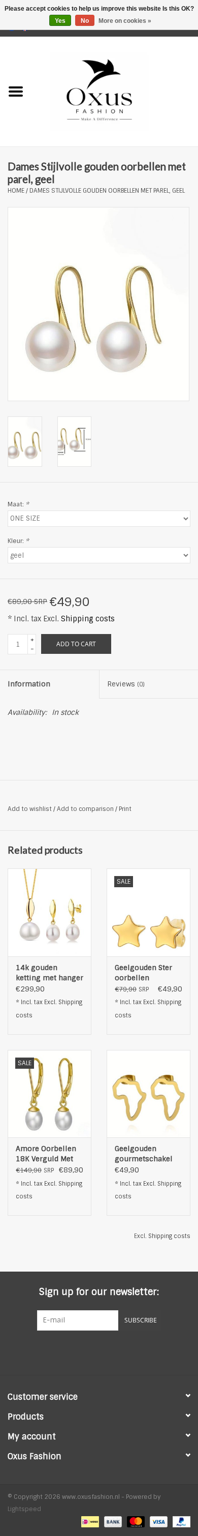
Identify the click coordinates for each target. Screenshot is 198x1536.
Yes (60, 20)
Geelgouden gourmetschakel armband (144, 1154)
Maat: (18, 504)
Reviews (126, 683)
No (85, 20)
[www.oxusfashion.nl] (114, 91)
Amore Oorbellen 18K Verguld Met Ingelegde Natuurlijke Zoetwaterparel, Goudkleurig (46, 1154)
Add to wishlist (30, 809)
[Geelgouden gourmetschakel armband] (148, 1094)
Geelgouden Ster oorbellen (143, 972)
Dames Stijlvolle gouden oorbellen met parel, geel (107, 191)
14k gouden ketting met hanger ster (49, 973)
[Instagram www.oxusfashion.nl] (117, 1351)
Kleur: (18, 541)
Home (16, 191)
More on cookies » (124, 20)
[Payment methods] (89, 1522)
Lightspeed (24, 1509)
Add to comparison (86, 809)
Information (29, 683)
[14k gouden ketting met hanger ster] (49, 912)
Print (125, 809)
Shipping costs (88, 618)
